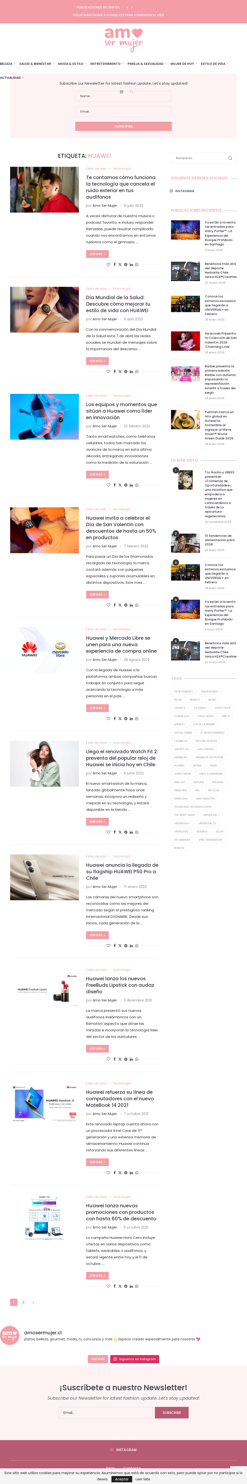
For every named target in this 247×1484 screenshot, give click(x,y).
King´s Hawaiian (210, 774)
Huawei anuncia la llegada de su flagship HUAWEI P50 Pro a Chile (122, 871)
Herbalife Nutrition (209, 757)
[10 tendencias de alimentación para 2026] (185, 543)
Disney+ (179, 724)
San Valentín (205, 798)
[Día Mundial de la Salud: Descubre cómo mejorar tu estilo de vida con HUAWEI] (44, 310)
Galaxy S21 (181, 749)
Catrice (179, 708)
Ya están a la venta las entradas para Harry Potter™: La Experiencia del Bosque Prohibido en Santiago (220, 233)
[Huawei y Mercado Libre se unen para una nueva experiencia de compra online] (44, 650)
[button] (127, 7)
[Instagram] (121, 92)
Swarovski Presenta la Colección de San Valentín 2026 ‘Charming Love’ (221, 340)
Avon (178, 700)
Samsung (181, 798)
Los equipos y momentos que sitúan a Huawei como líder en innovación (121, 411)
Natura (198, 782)
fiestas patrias (206, 741)
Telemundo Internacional (192, 807)
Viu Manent (182, 840)
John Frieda (182, 774)
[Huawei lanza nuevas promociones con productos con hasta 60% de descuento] (44, 1218)
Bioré (212, 700)
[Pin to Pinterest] (125, 264)
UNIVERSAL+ (182, 823)
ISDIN (213, 765)
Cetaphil (200, 708)
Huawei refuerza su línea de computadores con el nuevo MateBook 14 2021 (120, 1098)
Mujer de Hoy (182, 63)
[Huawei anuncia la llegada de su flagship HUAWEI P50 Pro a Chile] (44, 877)
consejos (181, 716)
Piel (197, 790)
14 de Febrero (183, 691)
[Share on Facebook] (115, 264)
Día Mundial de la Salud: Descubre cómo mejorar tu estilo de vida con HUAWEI (118, 304)
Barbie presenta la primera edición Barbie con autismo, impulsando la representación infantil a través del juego (220, 379)
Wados (179, 848)
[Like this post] (108, 264)
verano (202, 831)
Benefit (195, 700)
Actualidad (10, 77)
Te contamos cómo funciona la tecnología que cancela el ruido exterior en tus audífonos (121, 187)
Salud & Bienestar (35, 63)
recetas (214, 790)
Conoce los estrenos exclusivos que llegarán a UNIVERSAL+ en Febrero (220, 305)
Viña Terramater (210, 840)
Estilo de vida (213, 63)
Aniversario (209, 691)
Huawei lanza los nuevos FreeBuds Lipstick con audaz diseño (120, 985)
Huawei (179, 765)
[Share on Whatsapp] (136, 264)
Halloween (205, 749)
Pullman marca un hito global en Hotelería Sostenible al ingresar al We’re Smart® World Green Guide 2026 (219, 425)
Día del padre (183, 733)
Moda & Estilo (70, 63)
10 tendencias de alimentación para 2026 (219, 540)
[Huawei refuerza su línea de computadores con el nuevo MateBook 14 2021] (44, 1104)
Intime (197, 765)
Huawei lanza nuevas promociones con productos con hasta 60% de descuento (121, 1212)
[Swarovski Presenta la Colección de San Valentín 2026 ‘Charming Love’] (185, 341)
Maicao (179, 782)
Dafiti (226, 716)
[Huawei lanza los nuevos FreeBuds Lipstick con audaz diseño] (44, 991)
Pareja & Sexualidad (146, 63)
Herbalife (180, 757)
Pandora (180, 790)
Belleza (6, 63)
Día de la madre (204, 724)
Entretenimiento (105, 63)
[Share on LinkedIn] (131, 264)
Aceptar (122, 1479)
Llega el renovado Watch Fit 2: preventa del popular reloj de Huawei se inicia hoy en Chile (122, 758)
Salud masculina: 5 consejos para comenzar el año (118, 15)
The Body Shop (184, 815)
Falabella (180, 741)
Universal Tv (207, 823)
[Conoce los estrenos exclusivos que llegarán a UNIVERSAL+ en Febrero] (185, 304)
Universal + (211, 815)
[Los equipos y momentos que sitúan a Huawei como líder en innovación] (44, 417)
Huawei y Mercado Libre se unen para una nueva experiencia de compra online (121, 644)
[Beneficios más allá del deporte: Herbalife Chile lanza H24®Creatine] (185, 271)
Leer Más (143, 1479)
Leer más (96, 254)
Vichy (220, 831)
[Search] (131, 92)
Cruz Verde (205, 716)
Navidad (217, 782)
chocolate (222, 708)
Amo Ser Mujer (105, 205)
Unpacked (181, 831)
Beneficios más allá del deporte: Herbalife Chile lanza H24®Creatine (221, 270)
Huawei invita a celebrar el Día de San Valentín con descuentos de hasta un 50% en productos (121, 528)
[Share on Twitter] (120, 264)
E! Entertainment (213, 733)
